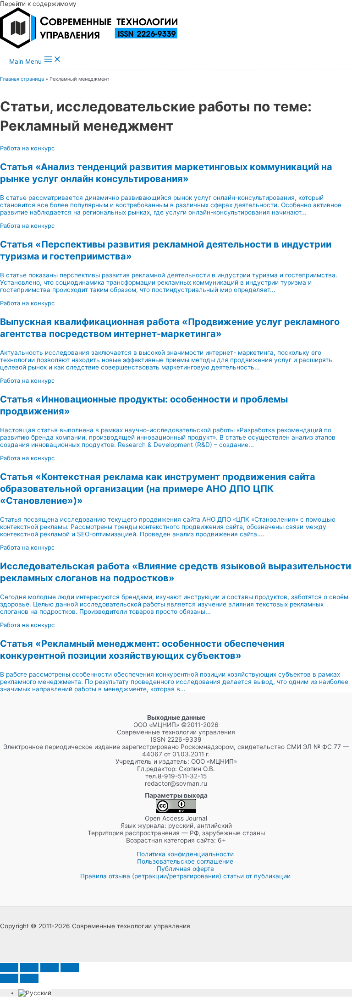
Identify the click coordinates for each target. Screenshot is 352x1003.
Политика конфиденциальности (185, 854)
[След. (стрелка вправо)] (29, 978)
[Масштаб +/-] (9, 967)
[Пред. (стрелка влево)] (9, 978)
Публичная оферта (185, 868)
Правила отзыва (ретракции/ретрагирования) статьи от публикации (185, 876)
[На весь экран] (29, 967)
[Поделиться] (49, 967)
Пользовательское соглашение (185, 861)
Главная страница (22, 79)
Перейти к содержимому (38, 3)
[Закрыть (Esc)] (69, 967)
